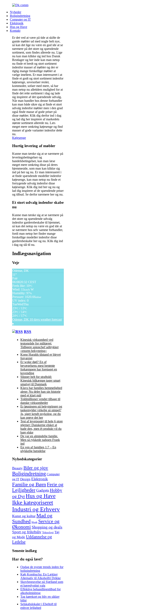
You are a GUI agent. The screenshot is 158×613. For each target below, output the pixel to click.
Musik (34, 522)
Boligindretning (20, 16)
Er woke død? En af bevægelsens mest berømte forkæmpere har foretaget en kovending (38, 367)
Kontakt (15, 30)
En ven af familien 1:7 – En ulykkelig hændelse (38, 449)
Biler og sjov (35, 467)
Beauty (17, 468)
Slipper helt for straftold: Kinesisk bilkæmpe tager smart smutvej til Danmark (40, 380)
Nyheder (15, 12)
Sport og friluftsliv (26, 532)
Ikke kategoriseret (32, 502)
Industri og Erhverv (36, 509)
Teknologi (48, 532)
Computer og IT (20, 19)
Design (25, 479)
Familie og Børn (29, 484)
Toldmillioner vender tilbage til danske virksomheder (40, 400)
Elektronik (16, 23)
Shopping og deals (47, 527)
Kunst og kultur (24, 516)
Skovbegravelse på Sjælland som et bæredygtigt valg (41, 583)
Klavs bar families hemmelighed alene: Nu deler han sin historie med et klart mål (41, 391)
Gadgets (42, 490)
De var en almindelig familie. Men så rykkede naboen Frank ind (40, 439)
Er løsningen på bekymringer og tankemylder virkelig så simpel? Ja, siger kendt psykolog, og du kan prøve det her (41, 412)
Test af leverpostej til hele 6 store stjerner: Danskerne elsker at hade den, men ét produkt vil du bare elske (41, 427)
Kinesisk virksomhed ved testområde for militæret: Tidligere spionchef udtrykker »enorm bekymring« (39, 345)
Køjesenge (19, 137)
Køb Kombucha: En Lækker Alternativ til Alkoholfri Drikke (40, 576)
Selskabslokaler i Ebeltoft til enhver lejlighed (38, 605)
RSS (27, 331)
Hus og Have (18, 27)
